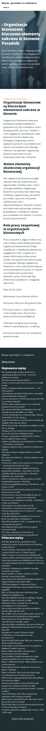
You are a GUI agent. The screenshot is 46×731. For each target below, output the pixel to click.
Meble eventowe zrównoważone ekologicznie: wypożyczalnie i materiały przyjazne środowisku (22, 556)
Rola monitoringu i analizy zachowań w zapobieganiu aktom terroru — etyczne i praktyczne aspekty (19, 375)
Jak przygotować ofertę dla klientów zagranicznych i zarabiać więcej (17, 620)
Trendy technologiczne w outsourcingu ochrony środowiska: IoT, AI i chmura (22, 416)
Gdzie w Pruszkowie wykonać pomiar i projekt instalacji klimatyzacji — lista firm (21, 480)
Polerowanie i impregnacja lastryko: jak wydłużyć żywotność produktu (23, 679)
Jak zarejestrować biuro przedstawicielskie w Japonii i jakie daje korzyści (21, 609)
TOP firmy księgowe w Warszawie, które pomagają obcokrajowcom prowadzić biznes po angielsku (22, 587)
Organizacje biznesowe (15, 98)
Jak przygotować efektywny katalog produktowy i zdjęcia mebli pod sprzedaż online (23, 580)
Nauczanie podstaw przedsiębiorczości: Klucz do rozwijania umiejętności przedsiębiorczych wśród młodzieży (23, 563)
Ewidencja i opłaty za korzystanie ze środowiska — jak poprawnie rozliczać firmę (22, 464)
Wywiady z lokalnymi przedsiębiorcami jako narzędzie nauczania (20, 569)
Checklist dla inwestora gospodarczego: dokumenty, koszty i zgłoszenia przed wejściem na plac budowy (22, 544)
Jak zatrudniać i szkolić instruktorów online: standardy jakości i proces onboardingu (20, 657)
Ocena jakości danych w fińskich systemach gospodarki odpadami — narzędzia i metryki (20, 469)
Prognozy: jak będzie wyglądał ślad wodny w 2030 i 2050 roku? (23, 711)
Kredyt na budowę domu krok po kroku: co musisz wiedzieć (23, 689)
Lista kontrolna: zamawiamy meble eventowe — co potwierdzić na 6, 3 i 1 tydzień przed (22, 551)
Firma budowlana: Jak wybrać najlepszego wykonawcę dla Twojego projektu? (20, 695)
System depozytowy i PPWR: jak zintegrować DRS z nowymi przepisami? (23, 400)
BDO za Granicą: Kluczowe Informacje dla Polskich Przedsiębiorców (20, 593)
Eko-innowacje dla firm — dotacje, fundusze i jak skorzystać (22, 458)
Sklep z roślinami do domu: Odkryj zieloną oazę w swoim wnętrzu (23, 663)
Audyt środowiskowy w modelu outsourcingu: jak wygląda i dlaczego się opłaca (22, 421)
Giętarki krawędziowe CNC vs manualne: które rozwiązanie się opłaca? (21, 522)
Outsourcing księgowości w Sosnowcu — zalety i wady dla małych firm (22, 512)
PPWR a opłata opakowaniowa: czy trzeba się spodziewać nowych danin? (21, 405)
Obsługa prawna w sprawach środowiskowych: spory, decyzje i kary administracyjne (22, 432)
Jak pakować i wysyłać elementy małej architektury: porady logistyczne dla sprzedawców (18, 635)
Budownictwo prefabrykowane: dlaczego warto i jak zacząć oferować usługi (22, 700)
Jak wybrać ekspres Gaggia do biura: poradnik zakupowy (21, 453)
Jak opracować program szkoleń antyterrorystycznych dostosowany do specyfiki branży (22, 383)
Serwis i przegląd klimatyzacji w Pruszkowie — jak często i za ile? (23, 485)
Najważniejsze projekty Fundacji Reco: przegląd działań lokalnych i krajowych (22, 394)
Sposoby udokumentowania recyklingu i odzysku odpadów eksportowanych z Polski (22, 599)
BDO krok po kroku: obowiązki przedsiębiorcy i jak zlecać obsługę (23, 426)
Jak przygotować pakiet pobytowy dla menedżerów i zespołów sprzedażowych (19, 506)
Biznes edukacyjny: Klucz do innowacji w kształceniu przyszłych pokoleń (19, 652)
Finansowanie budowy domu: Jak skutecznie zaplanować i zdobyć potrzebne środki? (20, 684)
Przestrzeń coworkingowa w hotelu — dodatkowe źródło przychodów (23, 501)
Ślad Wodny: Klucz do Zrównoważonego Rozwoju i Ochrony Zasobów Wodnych (23, 705)
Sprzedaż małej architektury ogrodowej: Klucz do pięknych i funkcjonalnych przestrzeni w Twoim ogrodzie (23, 627)
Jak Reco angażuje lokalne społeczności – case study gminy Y (21, 389)
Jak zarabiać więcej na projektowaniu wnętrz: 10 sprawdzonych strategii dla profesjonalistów (22, 615)
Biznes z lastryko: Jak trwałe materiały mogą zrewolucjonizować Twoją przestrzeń (21, 673)
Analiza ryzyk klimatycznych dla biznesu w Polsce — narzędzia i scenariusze (22, 442)
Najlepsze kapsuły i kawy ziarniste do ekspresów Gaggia (22, 448)
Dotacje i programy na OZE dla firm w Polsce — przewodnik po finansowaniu (22, 437)
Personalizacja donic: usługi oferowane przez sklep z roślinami (21, 668)
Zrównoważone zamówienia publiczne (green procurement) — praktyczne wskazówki (21, 496)
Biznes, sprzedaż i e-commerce (19, 3)
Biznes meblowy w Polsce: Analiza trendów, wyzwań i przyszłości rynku (20, 575)
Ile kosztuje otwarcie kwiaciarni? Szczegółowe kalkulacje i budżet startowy (22, 647)
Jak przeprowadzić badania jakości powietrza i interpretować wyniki (21, 490)
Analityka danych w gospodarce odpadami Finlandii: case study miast (20, 474)
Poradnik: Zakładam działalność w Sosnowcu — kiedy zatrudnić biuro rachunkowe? (22, 517)
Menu (5, 7)
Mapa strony (8, 361)
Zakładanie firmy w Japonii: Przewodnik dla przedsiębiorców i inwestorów (20, 604)
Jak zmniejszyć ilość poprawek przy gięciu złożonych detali (19, 528)
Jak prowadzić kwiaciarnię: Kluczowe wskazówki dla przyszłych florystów (22, 641)
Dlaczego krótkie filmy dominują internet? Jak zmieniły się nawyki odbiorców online (21, 410)
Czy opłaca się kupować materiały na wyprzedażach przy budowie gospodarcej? (20, 533)
